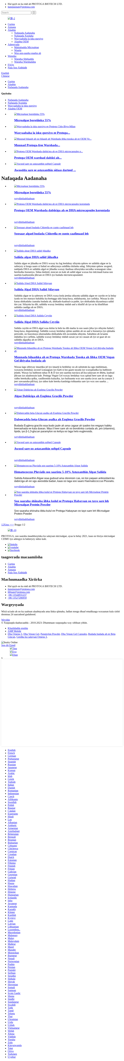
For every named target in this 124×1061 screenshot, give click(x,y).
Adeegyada (13, 44)
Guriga (11, 24)
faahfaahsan (28, 198)
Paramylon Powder (50, 634)
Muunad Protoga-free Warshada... (37, 145)
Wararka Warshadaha (25, 61)
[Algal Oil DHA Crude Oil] (33, 315)
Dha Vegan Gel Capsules (74, 634)
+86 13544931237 (17, 595)
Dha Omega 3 (15, 634)
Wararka (12, 56)
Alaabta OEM (21, 41)
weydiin (18, 198)
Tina (14, 648)
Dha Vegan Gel (31, 634)
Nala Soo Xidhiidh (17, 67)
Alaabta (12, 30)
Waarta (17, 50)
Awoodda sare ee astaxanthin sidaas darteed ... (45, 170)
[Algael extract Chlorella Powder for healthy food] (43, 227)
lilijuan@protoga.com (19, 592)
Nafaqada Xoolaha (23, 35)
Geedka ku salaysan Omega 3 (31, 637)
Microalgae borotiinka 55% (32, 120)
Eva (14, 651)
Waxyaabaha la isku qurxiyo (28, 38)
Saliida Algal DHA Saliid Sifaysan (36, 289)
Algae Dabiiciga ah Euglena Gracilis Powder (43, 396)
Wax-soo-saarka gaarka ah (27, 53)
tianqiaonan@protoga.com (21, 6)
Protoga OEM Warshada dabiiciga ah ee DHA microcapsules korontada (62, 210)
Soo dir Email (8, 645)
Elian (15, 655)
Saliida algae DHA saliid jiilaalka (36, 257)
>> (12, 524)
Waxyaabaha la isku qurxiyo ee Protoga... (42, 132)
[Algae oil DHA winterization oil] (32, 250)
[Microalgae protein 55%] (29, 186)
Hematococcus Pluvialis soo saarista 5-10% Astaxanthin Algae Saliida (60, 472)
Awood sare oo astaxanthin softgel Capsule (42, 448)
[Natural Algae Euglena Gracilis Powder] (38, 389)
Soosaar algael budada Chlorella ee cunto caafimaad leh (51, 233)
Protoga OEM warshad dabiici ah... (38, 157)
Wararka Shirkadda (24, 59)
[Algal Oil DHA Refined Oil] (33, 283)
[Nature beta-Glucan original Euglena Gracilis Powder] (46, 413)
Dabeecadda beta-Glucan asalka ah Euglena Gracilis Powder (54, 419)
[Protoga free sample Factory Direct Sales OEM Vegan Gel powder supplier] (65, 351)
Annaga (12, 27)
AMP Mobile (14, 631)
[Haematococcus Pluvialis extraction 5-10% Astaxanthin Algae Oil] (51, 465)
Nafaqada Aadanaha (24, 33)
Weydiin (5, 619)
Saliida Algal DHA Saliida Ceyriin (36, 322)
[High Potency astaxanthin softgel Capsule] (37, 442)
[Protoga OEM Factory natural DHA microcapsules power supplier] (52, 204)
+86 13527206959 (17, 597)
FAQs (11, 64)
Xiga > (7, 524)
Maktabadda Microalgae (26, 47)
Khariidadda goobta (18, 628)
